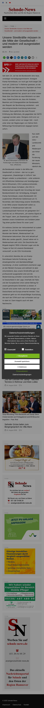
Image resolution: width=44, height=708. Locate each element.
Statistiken (29, 350)
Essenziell (11, 350)
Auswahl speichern (22, 361)
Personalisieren (22, 371)
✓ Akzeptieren (22, 356)
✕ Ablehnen (22, 367)
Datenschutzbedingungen (22, 374)
